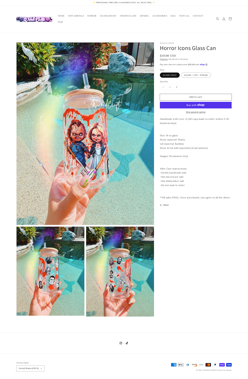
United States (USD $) (28, 368)
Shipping (164, 59)
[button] (217, 19)
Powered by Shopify (224, 370)
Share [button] (166, 205)
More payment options (196, 112)
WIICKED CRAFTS (209, 370)
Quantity (164, 81)
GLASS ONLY (170, 75)
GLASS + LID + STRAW (196, 75)
